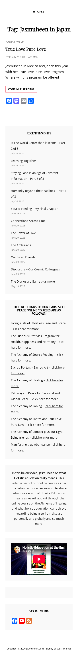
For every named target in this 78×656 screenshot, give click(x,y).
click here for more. (45, 399)
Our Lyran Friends (23, 257)
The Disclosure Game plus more (33, 281)
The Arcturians (21, 245)
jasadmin (33, 57)
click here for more (26, 329)
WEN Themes (64, 648)
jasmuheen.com (35, 648)
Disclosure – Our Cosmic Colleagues (35, 269)
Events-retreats (14, 42)
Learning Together (23, 161)
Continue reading (22, 89)
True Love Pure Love (25, 49)
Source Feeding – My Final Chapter (34, 209)
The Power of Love (23, 233)
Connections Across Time (28, 221)
